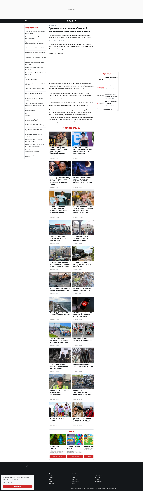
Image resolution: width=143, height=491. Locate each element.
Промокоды (107, 74)
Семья (27, 481)
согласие (18, 481)
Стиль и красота (76, 481)
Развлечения (75, 479)
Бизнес (50, 469)
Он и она (51, 477)
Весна (73, 469)
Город (96, 469)
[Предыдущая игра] (50, 439)
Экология (28, 483)
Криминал (51, 473)
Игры (71, 431)
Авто (27, 469)
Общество (28, 477)
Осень (73, 477)
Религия (97, 479)
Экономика (51, 483)
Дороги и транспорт (31, 471)
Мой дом (28, 475)
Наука (50, 475)
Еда (50, 471)
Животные (74, 471)
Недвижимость (76, 475)
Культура (74, 473)
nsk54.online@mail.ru (112, 488)
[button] (107, 79)
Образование (98, 475)
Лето (96, 473)
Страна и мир (98, 481)
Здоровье (97, 471)
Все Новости (31, 28)
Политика (97, 477)
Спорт (50, 481)
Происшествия (53, 25)
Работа (50, 479)
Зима (27, 473)
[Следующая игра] (92, 439)
